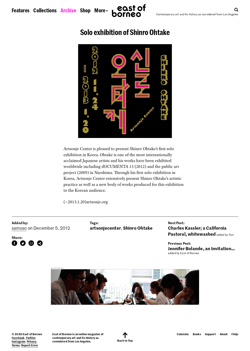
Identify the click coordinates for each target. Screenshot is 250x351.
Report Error (29, 345)
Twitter (31, 338)
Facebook (18, 338)
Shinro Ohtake (138, 228)
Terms (16, 345)
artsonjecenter (105, 228)
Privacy (32, 341)
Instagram (18, 341)
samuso (19, 228)
